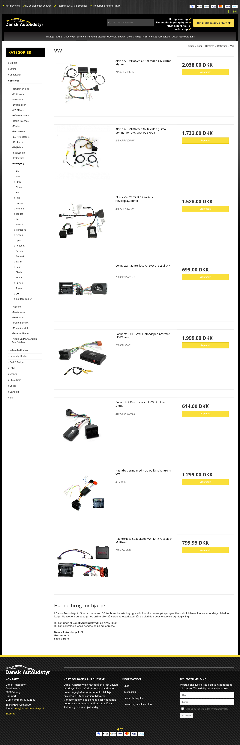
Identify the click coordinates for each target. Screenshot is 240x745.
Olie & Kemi (164, 36)
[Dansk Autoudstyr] (24, 22)
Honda (19, 203)
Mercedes (20, 230)
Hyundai (19, 208)
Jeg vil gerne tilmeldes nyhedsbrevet (210, 708)
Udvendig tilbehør (116, 36)
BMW (18, 182)
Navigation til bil (21, 89)
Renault (19, 256)
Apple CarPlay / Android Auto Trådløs (24, 341)
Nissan (19, 235)
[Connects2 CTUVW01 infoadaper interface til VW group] (83, 358)
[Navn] (207, 694)
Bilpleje (50, 36)
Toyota (18, 288)
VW (17, 293)
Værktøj (153, 36)
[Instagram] (234, 11)
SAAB (18, 261)
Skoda (18, 272)
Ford (17, 198)
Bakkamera (19, 312)
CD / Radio (18, 110)
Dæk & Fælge (134, 36)
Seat (17, 267)
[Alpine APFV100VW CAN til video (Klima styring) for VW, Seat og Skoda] (83, 153)
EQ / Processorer (21, 137)
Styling (59, 36)
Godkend (186, 715)
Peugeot (19, 245)
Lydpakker (18, 158)
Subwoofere (19, 153)
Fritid (145, 36)
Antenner (17, 307)
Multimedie (18, 94)
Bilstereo (81, 36)
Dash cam (18, 317)
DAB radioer (19, 105)
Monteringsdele (21, 328)
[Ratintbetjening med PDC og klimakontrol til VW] (83, 495)
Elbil (192, 36)
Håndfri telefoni (21, 115)
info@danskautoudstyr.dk (30, 708)
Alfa (17, 171)
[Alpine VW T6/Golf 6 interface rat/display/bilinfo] (83, 221)
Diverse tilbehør (21, 333)
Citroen (19, 187)
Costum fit (18, 142)
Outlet (175, 36)
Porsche (19, 251)
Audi (17, 176)
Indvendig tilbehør (96, 36)
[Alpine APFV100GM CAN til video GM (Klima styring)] (83, 85)
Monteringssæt (20, 322)
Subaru (19, 277)
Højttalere (18, 147)
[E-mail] (207, 701)
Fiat (17, 192)
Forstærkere (19, 131)
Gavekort (184, 36)
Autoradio (18, 99)
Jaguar (19, 214)
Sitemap (10, 713)
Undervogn (69, 36)
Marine (16, 126)
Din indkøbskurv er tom (212, 22)
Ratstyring (18, 163)
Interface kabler (23, 299)
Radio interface (21, 121)
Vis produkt (205, 72)
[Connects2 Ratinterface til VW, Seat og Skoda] (83, 426)
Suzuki (19, 283)
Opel (18, 240)
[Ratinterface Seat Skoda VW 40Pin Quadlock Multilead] (83, 563)
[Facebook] (228, 11)
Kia (17, 219)
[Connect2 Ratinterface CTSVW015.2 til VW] (83, 290)
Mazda (19, 224)
